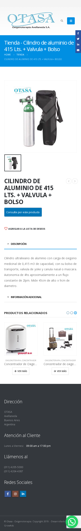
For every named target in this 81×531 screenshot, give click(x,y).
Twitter (78, 38)
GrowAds (9, 525)
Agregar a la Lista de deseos (26, 228)
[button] (68, 312)
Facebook (8, 494)
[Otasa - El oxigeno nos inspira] (31, 21)
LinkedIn (78, 44)
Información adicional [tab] (26, 297)
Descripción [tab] (18, 244)
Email (78, 50)
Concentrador (29, 360)
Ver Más (22, 371)
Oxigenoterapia (13, 360)
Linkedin (23, 494)
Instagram (15, 494)
